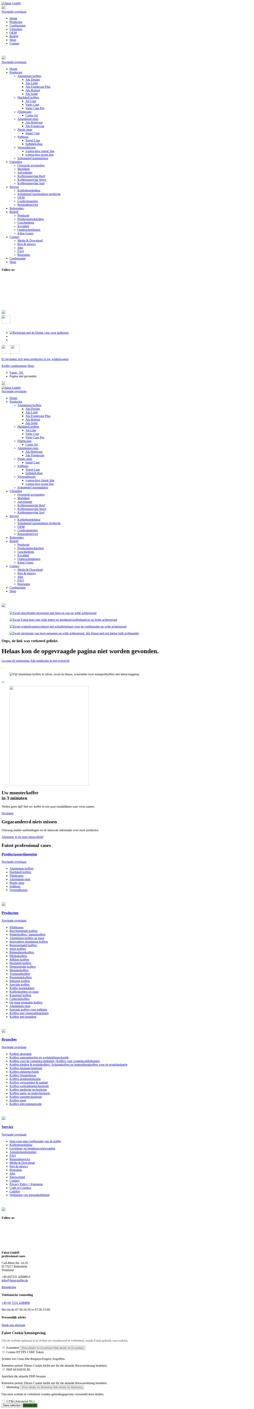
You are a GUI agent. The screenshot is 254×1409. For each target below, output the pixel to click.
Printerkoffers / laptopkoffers (27, 934)
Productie (23, 544)
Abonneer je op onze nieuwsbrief (22, 837)
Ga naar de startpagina (16, 660)
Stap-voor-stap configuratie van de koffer (35, 1141)
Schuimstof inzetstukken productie (39, 523)
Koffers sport (18, 1100)
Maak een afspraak (13, 1325)
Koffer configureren (14, 366)
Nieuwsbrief (17, 1177)
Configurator (18, 25)
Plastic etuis (24, 459)
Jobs (20, 577)
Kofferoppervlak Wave (31, 509)
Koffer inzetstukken (22, 988)
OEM (13, 32)
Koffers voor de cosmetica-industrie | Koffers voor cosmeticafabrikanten (55, 1061)
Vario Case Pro (34, 437)
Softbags (22, 466)
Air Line (30, 430)
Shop (13, 40)
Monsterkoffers (19, 970)
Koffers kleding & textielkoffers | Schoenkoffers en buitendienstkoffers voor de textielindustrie (68, 1064)
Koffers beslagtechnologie (26, 1068)
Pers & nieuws (26, 573)
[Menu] (4, 8)
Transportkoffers (20, 973)
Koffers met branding (23, 1016)
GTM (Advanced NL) (20, 1401)
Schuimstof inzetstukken (32, 487)
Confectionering (27, 530)
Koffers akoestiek (21, 1054)
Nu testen (7, 813)
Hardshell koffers (28, 426)
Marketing (12, 1387)
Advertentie (24, 501)
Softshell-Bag (33, 473)
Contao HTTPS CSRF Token (25, 1352)
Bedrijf (14, 36)
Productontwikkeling (30, 548)
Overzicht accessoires (30, 494)
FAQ (20, 580)
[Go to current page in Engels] (12, 336)
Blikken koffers (19, 959)
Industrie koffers (20, 981)
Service (14, 516)
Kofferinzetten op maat (24, 991)
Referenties (17, 537)
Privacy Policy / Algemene (26, 1184)
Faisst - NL (17, 372)
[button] (127, 58)
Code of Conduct (20, 1187)
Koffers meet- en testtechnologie (30, 1093)
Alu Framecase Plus (37, 416)
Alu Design (32, 408)
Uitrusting (16, 29)
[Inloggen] (6, 352)
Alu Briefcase (34, 451)
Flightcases (24, 441)
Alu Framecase (34, 455)
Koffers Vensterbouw (23, 1075)
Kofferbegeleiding (28, 519)
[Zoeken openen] (6, 322)
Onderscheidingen (28, 559)
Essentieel (12, 1347)
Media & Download (30, 569)
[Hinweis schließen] (3, 682)
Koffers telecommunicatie (26, 1104)
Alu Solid (31, 423)
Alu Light (31, 412)
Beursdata (23, 584)
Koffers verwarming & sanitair (29, 1082)
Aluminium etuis (27, 448)
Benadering (9, 1287)
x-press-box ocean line (39, 484)
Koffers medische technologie (28, 1089)
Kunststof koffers (20, 995)
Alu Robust (32, 419)
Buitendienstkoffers (22, 952)
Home (13, 18)
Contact (14, 43)
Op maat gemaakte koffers (26, 1002)
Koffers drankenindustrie (25, 1079)
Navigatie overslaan (14, 11)
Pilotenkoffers (18, 956)
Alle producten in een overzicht (49, 660)
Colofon (15, 1191)
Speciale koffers (20, 984)
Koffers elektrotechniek (24, 1071)
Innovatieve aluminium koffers (29, 941)
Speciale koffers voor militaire (28, 1009)
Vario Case (32, 433)
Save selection (11, 1405)
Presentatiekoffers (21, 977)
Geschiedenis (25, 552)
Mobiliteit (23, 498)
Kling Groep (25, 562)
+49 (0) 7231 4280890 (16, 1302)
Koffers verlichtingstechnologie (29, 1086)
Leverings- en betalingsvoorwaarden (32, 1148)
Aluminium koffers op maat (27, 938)
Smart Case (32, 462)
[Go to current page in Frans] (12, 340)
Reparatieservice (27, 534)
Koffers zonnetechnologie (26, 1096)
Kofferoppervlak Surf (30, 512)
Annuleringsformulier (23, 1152)
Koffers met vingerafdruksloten (29, 1013)
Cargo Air (31, 444)
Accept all (30, 1405)
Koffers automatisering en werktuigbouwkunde (39, 1057)
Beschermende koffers (24, 931)
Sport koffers (18, 948)
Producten (16, 22)
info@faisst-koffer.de (15, 1280)
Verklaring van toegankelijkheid (29, 1195)
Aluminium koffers (29, 405)
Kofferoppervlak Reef (31, 505)
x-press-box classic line (39, 480)
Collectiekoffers (19, 999)
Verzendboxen (26, 476)
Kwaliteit (23, 555)
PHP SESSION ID (18, 1369)
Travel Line (32, 469)
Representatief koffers (23, 945)
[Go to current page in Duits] (39, 332)
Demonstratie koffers (23, 966)
